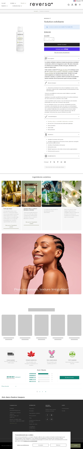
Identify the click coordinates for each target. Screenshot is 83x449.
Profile (63, 411)
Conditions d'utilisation (32, 427)
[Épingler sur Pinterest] (58, 162)
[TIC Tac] (47, 419)
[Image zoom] (20, 36)
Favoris (22, 3)
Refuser (58, 445)
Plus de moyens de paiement (61, 52)
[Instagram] (51, 415)
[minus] (45, 39)
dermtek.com (13, 423)
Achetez (12, 3)
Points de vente (33, 424)
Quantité (46, 36)
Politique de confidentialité (30, 441)
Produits (31, 411)
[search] (68, 4)
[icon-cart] (75, 4)
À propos (31, 408)
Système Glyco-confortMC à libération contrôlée (60, 121)
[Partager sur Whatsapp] (61, 162)
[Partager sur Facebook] (50, 162)
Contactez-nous (16, 6)
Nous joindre (32, 415)
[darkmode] (79, 4)
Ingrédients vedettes (34, 413)
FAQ (30, 418)
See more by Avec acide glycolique (55, 167)
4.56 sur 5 (17, 377)
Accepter (40, 445)
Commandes (65, 408)
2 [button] (39, 391)
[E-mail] (51, 419)
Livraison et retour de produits (34, 421)
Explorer (4, 6)
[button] (62, 44)
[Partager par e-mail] (65, 162)
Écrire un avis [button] (69, 377)
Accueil (3, 3)
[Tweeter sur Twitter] (54, 162)
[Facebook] (47, 415)
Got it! (75, 445)
